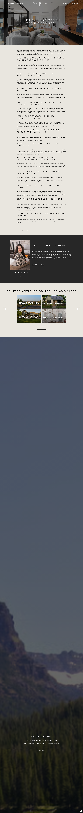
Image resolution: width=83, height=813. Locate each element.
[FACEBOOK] (15, 273)
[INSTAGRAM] (18, 273)
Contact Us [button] (41, 750)
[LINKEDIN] (25, 273)
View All (41, 327)
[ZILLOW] (21, 273)
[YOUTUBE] (12, 273)
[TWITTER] (28, 273)
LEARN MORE (34, 264)
